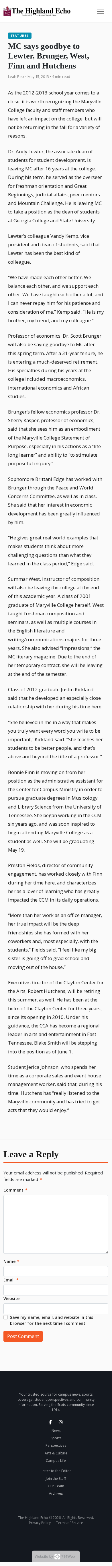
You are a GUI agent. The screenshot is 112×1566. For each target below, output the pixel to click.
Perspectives (56, 1445)
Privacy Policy (40, 1522)
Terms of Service (69, 1522)
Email (11, 1280)
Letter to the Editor (56, 1470)
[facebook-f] (50, 1422)
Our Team (56, 1486)
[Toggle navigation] (100, 11)
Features (20, 35)
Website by (55, 1556)
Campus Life (56, 1460)
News (56, 1430)
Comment (15, 1190)
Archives (56, 1493)
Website (11, 1298)
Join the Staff (56, 1478)
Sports (56, 1438)
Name (11, 1261)
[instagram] (61, 1422)
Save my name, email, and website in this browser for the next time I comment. (51, 1320)
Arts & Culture (56, 1453)
